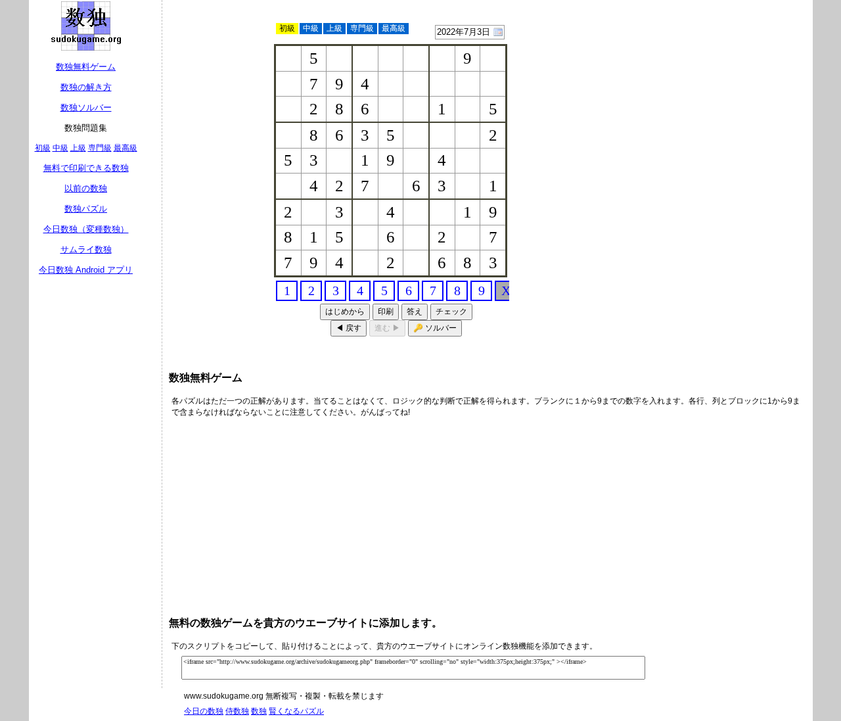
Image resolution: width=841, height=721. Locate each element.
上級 (78, 147)
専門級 (100, 147)
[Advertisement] (706, 85)
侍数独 (237, 711)
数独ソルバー (86, 107)
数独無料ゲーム (86, 67)
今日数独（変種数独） (86, 229)
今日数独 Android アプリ (86, 270)
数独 (259, 711)
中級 (60, 147)
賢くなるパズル (296, 711)
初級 (43, 147)
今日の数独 (203, 711)
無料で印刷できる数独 (86, 168)
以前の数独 (85, 188)
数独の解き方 (86, 87)
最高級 (125, 147)
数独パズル (85, 209)
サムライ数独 (86, 249)
